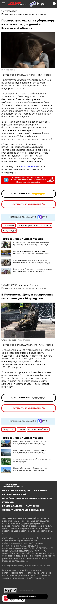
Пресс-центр (40, 490)
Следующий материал (27, 596)
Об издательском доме (16, 490)
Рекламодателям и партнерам (20, 506)
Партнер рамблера (26, 590)
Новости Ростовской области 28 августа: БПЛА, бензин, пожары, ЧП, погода (31, 469)
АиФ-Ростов (24, 340)
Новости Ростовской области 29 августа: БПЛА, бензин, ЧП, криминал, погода (31, 442)
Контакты (8, 502)
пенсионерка (29, 166)
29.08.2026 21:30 (9, 285)
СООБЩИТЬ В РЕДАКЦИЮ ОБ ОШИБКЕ (23, 510)
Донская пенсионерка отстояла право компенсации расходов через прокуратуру (31, 261)
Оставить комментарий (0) (28, 204)
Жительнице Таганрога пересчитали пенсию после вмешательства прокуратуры (32, 270)
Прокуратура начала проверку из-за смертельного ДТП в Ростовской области (31, 252)
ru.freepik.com (8, 70)
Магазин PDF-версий (14, 494)
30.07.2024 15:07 (9, 11)
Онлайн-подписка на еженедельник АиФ (27, 498)
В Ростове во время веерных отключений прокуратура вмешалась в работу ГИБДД (31, 243)
